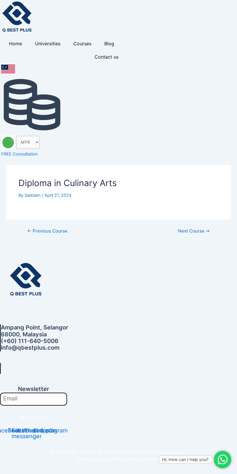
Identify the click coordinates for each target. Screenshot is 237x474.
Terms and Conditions (135, 459)
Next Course (194, 231)
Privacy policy (93, 459)
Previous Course (47, 231)
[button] (27, 368)
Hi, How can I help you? (185, 459)
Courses (82, 43)
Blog (109, 43)
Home (15, 43)
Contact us (106, 57)
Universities (47, 43)
